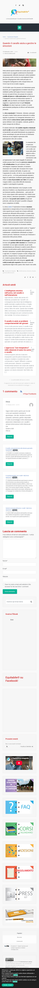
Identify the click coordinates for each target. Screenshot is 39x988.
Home (4, 37)
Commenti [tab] (19, 941)
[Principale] (19, 27)
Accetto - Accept (8, 985)
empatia (34, 271)
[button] (7, 746)
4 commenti (33, 52)
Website (5, 576)
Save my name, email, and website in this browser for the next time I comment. (18, 585)
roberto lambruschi (9, 53)
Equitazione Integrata (13, 37)
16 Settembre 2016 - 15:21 (12, 451)
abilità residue (22, 271)
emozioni (29, 271)
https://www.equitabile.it (22, 967)
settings (15, 975)
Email (5, 569)
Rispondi (9, 436)
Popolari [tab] (19, 933)
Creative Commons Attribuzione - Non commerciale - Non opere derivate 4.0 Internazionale (19, 964)
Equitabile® (16, 961)
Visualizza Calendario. (26, 746)
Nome (5, 561)
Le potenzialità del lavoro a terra (20, 380)
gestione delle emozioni (8, 272)
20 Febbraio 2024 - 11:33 (12, 479)
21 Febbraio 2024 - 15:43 (12, 511)
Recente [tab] (19, 937)
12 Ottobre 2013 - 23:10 (12, 405)
